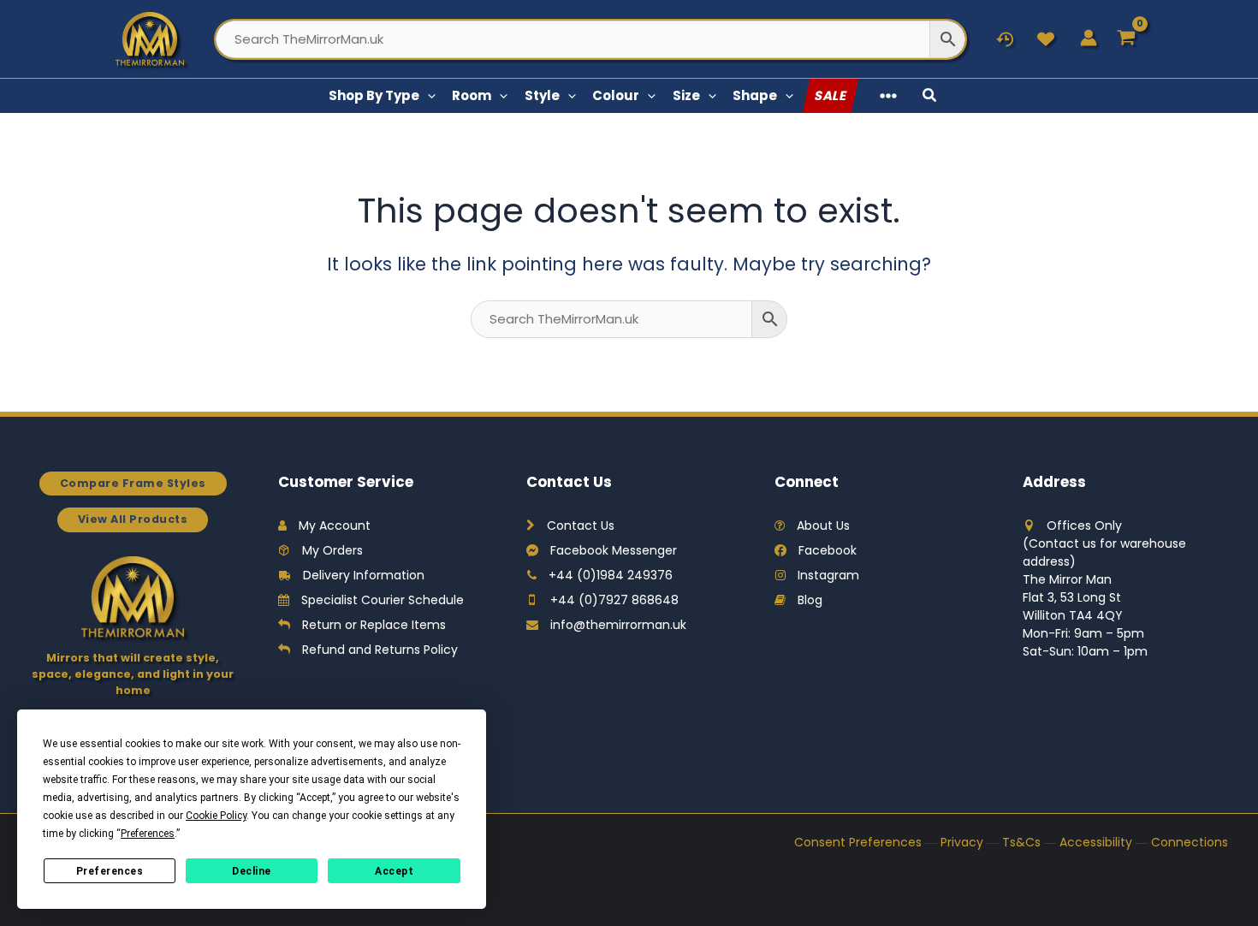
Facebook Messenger (613, 550)
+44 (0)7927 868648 (614, 599)
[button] (427, 96)
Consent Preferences (858, 842)
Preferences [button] (148, 834)
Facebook (827, 550)
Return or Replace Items (374, 624)
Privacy (962, 842)
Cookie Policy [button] (216, 816)
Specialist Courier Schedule (382, 599)
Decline (251, 871)
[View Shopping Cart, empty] (1126, 39)
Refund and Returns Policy (380, 649)
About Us (823, 525)
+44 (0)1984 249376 (611, 575)
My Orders (332, 550)
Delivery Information (363, 575)
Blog (810, 599)
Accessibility (1095, 842)
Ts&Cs (1021, 842)
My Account (335, 525)
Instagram (828, 575)
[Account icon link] (1088, 37)
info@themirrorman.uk (618, 624)
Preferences (110, 871)
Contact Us (580, 525)
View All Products (133, 519)
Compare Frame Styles (133, 483)
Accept (394, 871)
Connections (1189, 842)
